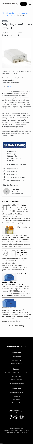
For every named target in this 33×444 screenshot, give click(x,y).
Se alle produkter (16, 363)
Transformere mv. (10, 15)
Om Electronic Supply (16, 403)
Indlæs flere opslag (16, 326)
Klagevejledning (16, 380)
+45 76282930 (12, 171)
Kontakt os (16, 396)
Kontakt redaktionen (16, 392)
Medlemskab (16, 356)
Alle (3, 13)
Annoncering (16, 360)
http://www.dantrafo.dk (15, 180)
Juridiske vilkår (16, 376)
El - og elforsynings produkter (17, 13)
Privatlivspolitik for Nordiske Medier (16, 373)
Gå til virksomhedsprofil (16, 177)
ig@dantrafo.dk (13, 168)
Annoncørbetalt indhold (16, 383)
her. (9, 87)
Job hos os (16, 399)
